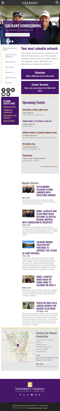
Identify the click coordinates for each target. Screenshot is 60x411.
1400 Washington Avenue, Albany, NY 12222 (23, 405)
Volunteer (8, 82)
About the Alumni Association (11, 56)
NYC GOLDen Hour (29, 143)
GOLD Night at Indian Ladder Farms (35, 109)
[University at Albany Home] (30, 2)
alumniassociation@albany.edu (47, 358)
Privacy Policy (39, 408)
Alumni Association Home (10, 49)
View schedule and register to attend (17, 35)
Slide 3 (10, 41)
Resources (8, 72)
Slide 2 (7, 41)
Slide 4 (12, 41)
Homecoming (27, 155)
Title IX (45, 408)
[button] (18, 345)
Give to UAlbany (9, 121)
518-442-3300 (44, 405)
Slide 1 (4, 41)
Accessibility (31, 408)
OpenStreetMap (26, 361)
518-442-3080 (46, 360)
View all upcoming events (49, 166)
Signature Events (10, 77)
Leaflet (19, 361)
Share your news (10, 106)
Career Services (10, 62)
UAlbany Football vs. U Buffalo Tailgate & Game (40, 132)
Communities (9, 67)
